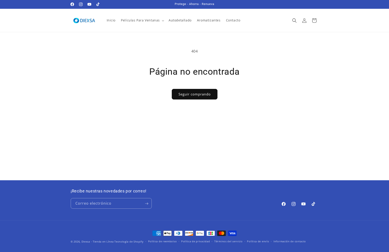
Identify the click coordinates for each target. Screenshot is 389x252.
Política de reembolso (162, 241)
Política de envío (258, 241)
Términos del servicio (228, 241)
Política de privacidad (195, 241)
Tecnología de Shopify (129, 241)
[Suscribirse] (147, 203)
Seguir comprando (195, 94)
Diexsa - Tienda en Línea (97, 241)
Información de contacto (290, 241)
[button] (142, 20)
